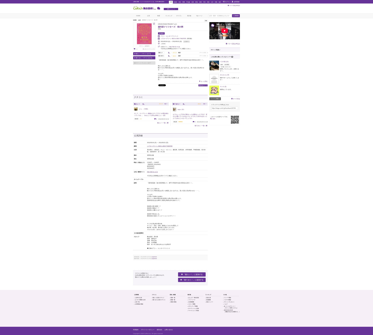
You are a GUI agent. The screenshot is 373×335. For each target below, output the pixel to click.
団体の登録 (173, 302)
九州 (212, 2)
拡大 (214, 118)
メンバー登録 (227, 297)
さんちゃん (224, 75)
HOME (138, 15)
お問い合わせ (169, 329)
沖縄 (216, 2)
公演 (148, 15)
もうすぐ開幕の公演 (140, 299)
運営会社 (159, 329)
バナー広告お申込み (234, 5)
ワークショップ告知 (193, 310)
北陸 (192, 2)
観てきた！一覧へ (200, 125)
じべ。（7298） (144, 109)
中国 (204, 2)
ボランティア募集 (193, 306)
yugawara (154, 256)
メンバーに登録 (214, 98)
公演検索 (236, 15)
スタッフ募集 (191, 304)
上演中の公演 (138, 297)
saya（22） (181, 109)
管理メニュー (170, 9)
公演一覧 (137, 302)
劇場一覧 (173, 299)
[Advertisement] (186, 320)
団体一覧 (173, 297)
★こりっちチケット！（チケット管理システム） (231, 307)
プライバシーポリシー (147, 329)
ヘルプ (225, 304)
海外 (220, 2)
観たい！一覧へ (162, 123)
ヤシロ (223, 86)
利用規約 (136, 329)
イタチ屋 (224, 61)
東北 (180, 2)
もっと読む (204, 81)
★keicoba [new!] (232, 310)
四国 (208, 2)
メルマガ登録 (227, 299)
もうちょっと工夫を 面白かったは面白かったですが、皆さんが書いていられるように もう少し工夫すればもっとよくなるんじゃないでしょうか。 (190, 116)
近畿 (200, 2)
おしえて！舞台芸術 (193, 297)
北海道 (175, 2)
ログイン (228, 2)
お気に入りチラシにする (149, 49)
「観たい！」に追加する (193, 274)
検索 (158, 15)
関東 (184, 2)
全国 (171, 2)
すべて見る (236, 99)
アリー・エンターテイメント (169, 36)
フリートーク (191, 299)
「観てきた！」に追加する (193, 280)
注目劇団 (208, 299)
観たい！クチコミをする (143, 54)
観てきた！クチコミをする (144, 58)
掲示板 (189, 15)
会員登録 (236, 2)
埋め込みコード (203, 85)
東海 (196, 2)
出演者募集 (191, 302)
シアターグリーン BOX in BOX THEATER (173, 38)
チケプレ (179, 15)
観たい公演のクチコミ (158, 297)
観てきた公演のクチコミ (159, 299)
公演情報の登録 (139, 304)
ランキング (168, 15)
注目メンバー (209, 302)
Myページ (199, 15)
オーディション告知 (193, 308)
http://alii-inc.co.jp (174, 46)
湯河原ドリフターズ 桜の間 (170, 27)
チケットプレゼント (229, 302)
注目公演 (208, 297)
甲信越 (188, 2)
